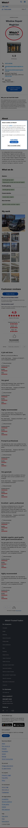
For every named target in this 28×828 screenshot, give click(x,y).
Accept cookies (14, 142)
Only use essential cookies (14, 145)
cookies (10, 125)
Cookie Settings (14, 139)
